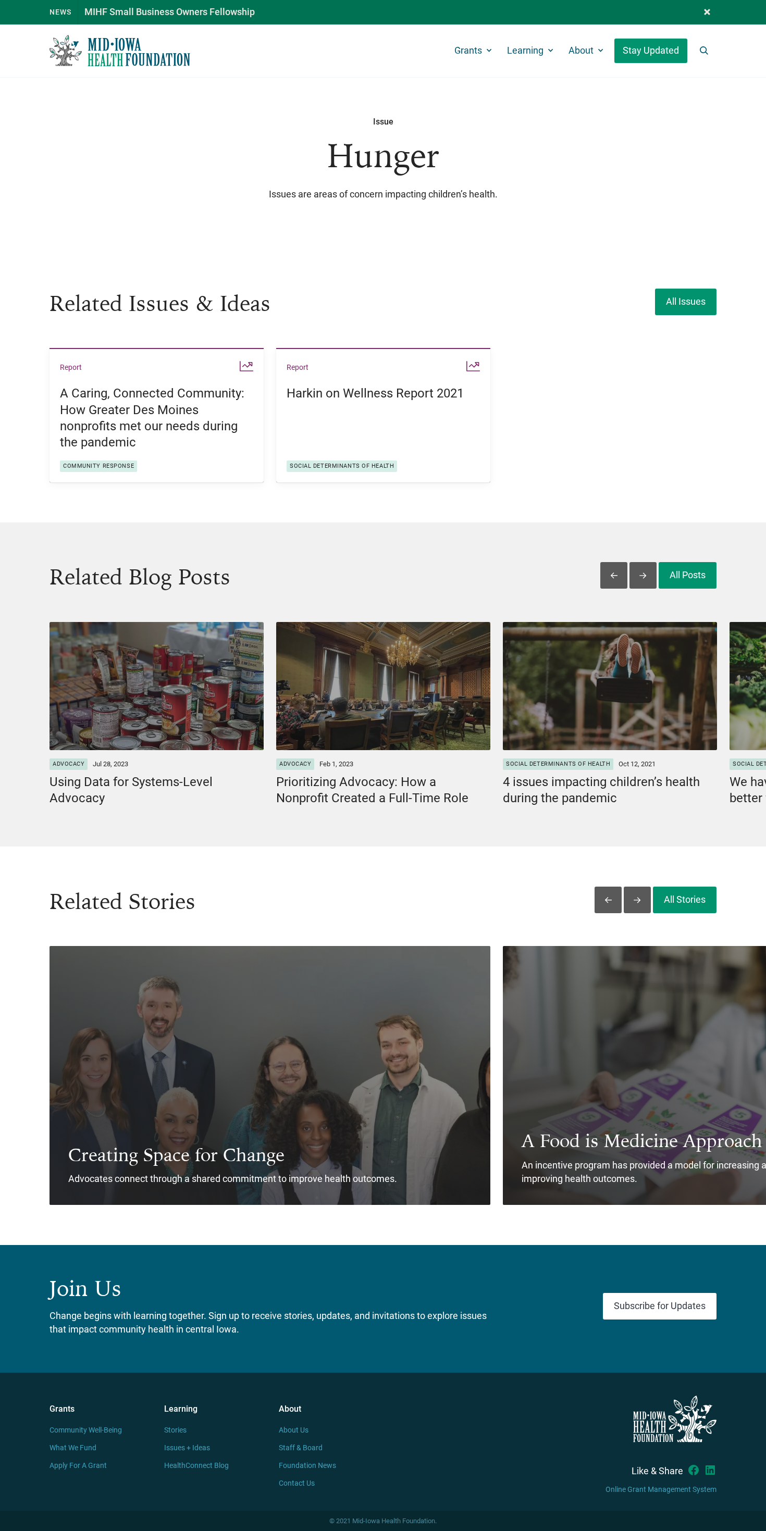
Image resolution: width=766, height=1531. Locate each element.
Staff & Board (301, 1447)
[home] (120, 51)
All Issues (686, 301)
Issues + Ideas (187, 1447)
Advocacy (68, 764)
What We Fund (73, 1447)
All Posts (688, 575)
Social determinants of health (342, 466)
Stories (175, 1430)
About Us (293, 1430)
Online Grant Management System (661, 1489)
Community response (98, 466)
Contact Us (297, 1483)
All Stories (685, 899)
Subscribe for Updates (660, 1306)
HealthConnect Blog (196, 1465)
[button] (707, 12)
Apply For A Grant (78, 1465)
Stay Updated (651, 50)
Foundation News (307, 1465)
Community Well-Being (86, 1430)
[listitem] (157, 415)
